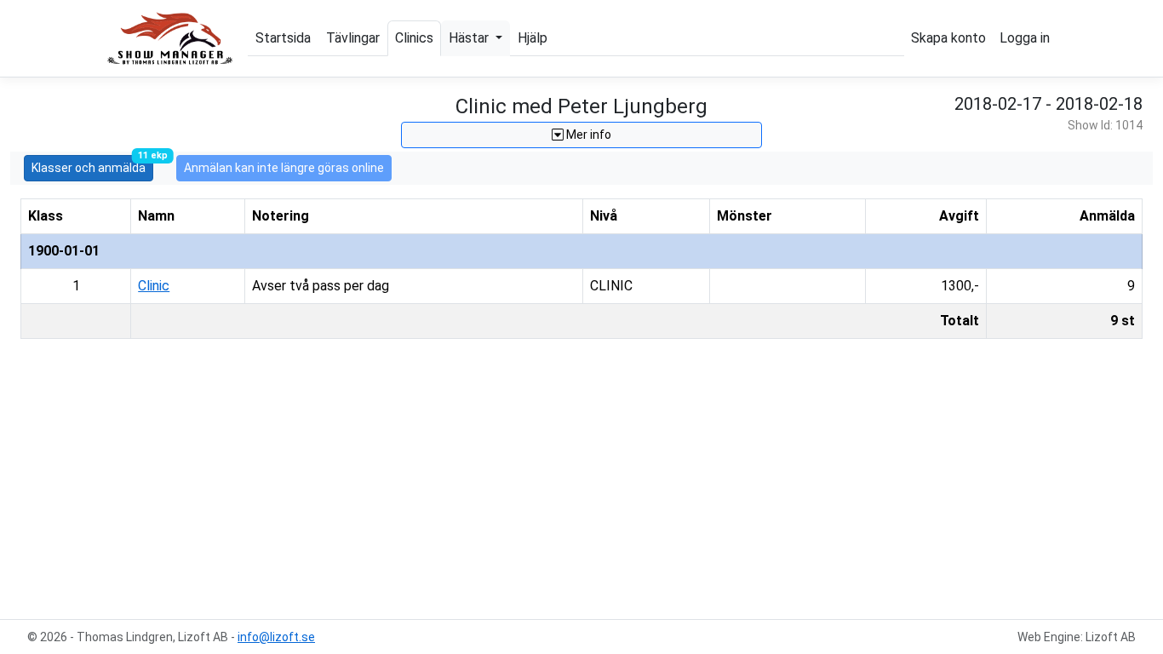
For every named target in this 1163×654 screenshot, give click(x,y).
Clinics (414, 38)
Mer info (587, 134)
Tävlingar (353, 38)
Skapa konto (948, 38)
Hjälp (532, 38)
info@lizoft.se (276, 637)
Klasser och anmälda (92, 165)
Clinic (153, 286)
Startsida (283, 38)
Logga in (1025, 38)
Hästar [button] (470, 38)
